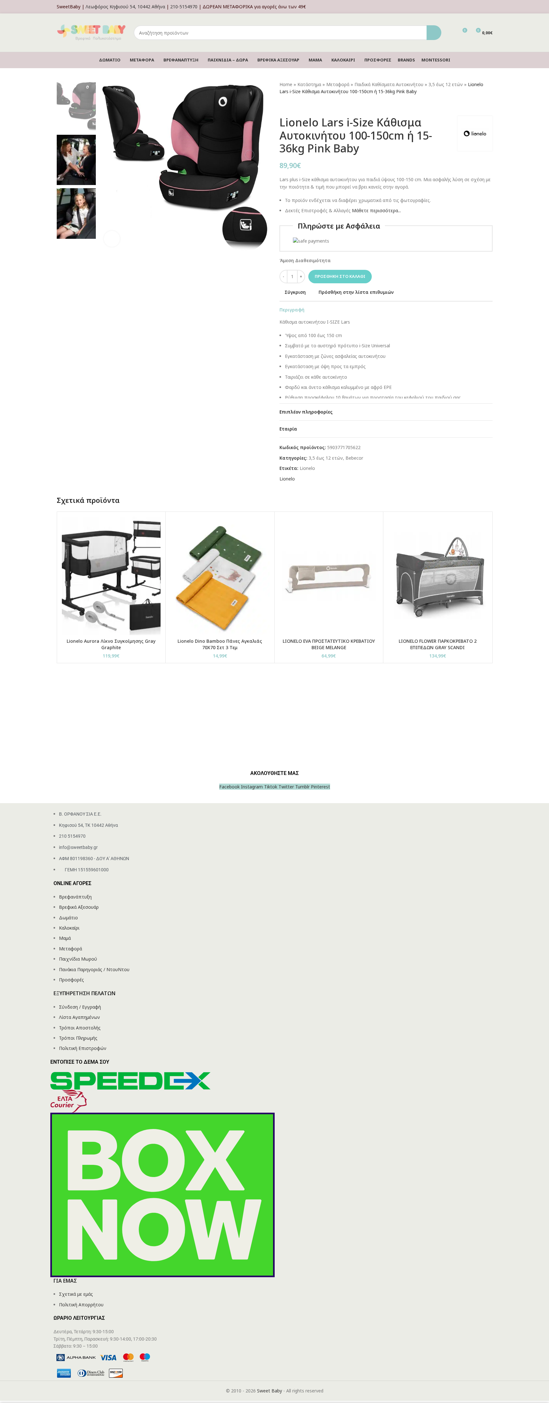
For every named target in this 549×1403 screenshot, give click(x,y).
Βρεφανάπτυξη (75, 897)
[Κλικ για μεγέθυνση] (112, 239)
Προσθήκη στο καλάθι (340, 276)
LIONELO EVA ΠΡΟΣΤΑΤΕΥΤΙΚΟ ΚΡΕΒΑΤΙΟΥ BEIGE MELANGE (329, 644)
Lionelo (307, 468)
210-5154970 (183, 7)
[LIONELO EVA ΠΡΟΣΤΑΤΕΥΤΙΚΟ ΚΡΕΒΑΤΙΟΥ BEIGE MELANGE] (328, 576)
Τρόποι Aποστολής (80, 1028)
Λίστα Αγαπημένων (79, 1017)
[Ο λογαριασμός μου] (491, 6)
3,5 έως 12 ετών (445, 84)
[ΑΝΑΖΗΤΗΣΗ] (434, 32)
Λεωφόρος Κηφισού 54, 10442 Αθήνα (125, 7)
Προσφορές (71, 980)
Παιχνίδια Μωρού (78, 959)
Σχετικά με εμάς (76, 1294)
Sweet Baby (269, 1391)
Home (285, 84)
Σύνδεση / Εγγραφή (80, 1007)
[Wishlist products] (450, 32)
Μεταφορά (337, 84)
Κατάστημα (309, 84)
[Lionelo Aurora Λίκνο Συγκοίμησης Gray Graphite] (111, 576)
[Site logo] (92, 32)
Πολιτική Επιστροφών (82, 1048)
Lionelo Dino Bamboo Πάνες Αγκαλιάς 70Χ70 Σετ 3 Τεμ (220, 644)
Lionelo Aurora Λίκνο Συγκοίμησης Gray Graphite (111, 644)
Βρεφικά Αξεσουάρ (79, 907)
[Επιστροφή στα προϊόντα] (291, 105)
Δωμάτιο (68, 918)
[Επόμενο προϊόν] (299, 105)
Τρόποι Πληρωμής (78, 1038)
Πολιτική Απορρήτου (81, 1305)
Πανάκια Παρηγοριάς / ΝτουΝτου (94, 969)
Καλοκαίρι (69, 928)
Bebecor (354, 458)
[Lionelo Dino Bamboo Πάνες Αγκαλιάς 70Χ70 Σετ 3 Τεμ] (220, 576)
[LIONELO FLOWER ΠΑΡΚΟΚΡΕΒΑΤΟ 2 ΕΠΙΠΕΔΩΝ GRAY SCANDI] (437, 576)
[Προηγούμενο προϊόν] (283, 105)
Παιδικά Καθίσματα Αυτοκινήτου (388, 84)
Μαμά (65, 938)
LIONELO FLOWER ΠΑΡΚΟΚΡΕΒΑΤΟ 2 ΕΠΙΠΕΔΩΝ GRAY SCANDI (438, 644)
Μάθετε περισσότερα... (376, 210)
